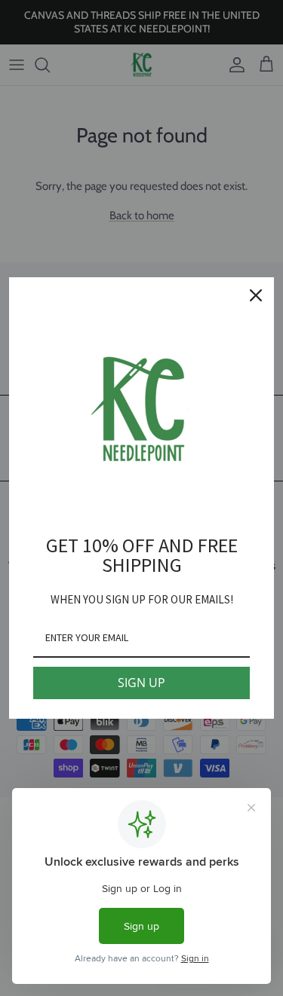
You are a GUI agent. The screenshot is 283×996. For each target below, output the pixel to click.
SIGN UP (141, 682)
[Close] (256, 295)
